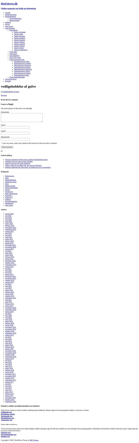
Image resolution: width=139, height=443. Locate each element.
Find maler (13, 52)
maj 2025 (8, 235)
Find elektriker (15, 56)
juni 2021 (8, 300)
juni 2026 (8, 218)
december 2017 (10, 374)
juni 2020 (8, 315)
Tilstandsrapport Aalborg (22, 63)
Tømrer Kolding (19, 38)
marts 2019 (9, 345)
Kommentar (5, 112)
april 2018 (8, 366)
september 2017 (10, 380)
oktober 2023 (9, 263)
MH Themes (34, 440)
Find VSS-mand (15, 58)
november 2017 (10, 376)
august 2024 (9, 249)
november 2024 (10, 247)
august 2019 (9, 335)
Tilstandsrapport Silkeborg (23, 69)
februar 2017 (9, 394)
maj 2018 (8, 364)
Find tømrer (14, 30)
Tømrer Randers (19, 40)
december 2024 (10, 245)
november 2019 (10, 329)
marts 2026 (9, 224)
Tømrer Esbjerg (19, 42)
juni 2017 (8, 386)
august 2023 (9, 267)
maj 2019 (8, 341)
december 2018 (10, 351)
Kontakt (8, 81)
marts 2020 (9, 321)
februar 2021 (9, 304)
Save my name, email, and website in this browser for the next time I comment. (30, 143)
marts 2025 (9, 239)
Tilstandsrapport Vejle (21, 75)
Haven (7, 24)
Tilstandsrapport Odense (22, 67)
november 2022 (10, 278)
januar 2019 (9, 349)
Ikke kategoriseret (11, 194)
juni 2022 (8, 286)
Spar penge (9, 26)
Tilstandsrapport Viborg (22, 71)
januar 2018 (9, 372)
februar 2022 (9, 292)
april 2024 (8, 253)
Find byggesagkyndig (17, 60)
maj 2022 (8, 288)
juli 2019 (8, 337)
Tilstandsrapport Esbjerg (22, 73)
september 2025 (10, 229)
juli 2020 (8, 314)
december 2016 (10, 398)
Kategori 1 (8, 196)
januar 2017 (9, 396)
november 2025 (10, 227)
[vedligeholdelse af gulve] (10, 92)
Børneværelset (14, 20)
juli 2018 (8, 360)
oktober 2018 (9, 355)
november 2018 (10, 353)
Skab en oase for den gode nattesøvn (17, 163)
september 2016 (10, 402)
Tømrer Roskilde (20, 32)
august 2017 (9, 382)
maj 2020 (8, 317)
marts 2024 (9, 255)
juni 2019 (8, 339)
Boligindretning (10, 16)
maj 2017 (8, 388)
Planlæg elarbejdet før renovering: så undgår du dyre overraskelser (28, 167)
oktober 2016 (9, 400)
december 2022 (10, 276)
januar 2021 (9, 306)
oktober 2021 (9, 296)
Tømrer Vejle (18, 34)
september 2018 (10, 357)
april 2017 (8, 390)
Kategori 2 (8, 197)
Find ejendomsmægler (17, 77)
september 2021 (10, 298)
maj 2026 (8, 220)
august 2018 (9, 359)
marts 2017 (9, 392)
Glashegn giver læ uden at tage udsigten (19, 161)
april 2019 (8, 343)
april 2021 (8, 302)
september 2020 (10, 310)
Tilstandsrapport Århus (22, 61)
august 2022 (9, 282)
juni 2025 (8, 233)
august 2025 (9, 231)
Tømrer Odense (19, 46)
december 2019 (10, 327)
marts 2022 (9, 290)
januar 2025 (9, 243)
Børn (7, 184)
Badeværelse (9, 176)
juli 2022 (8, 284)
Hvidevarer (9, 192)
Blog (7, 178)
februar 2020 (9, 323)
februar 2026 (9, 225)
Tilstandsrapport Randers (22, 65)
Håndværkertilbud (11, 188)
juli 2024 (8, 251)
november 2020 (10, 308)
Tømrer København (20, 50)
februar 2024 (9, 257)
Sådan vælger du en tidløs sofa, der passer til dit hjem (23, 165)
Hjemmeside (5, 137)
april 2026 (8, 222)
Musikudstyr (9, 203)
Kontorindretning (15, 18)
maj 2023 (8, 272)
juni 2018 (8, 362)
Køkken (8, 22)
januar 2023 (9, 274)
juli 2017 (8, 384)
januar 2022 (9, 294)
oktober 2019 (9, 331)
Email (3, 131)
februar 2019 (9, 347)
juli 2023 (8, 269)
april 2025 (8, 237)
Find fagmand (10, 28)
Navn (3, 125)
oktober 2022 (9, 280)
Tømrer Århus (19, 48)
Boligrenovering (10, 15)
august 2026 (9, 214)
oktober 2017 (9, 378)
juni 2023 (8, 270)
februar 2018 (9, 370)
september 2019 (10, 333)
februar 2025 (9, 241)
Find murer (13, 54)
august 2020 (9, 312)
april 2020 (8, 319)
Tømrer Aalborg (19, 44)
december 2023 (10, 261)
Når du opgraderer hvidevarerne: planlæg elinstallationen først (26, 160)
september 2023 (10, 265)
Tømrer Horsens (19, 36)
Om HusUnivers (11, 79)
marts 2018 (9, 368)
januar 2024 (9, 259)
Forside (7, 13)
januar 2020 (9, 325)
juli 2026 (8, 216)
